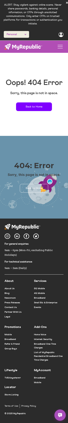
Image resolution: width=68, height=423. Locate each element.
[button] (60, 46)
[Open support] (60, 415)
